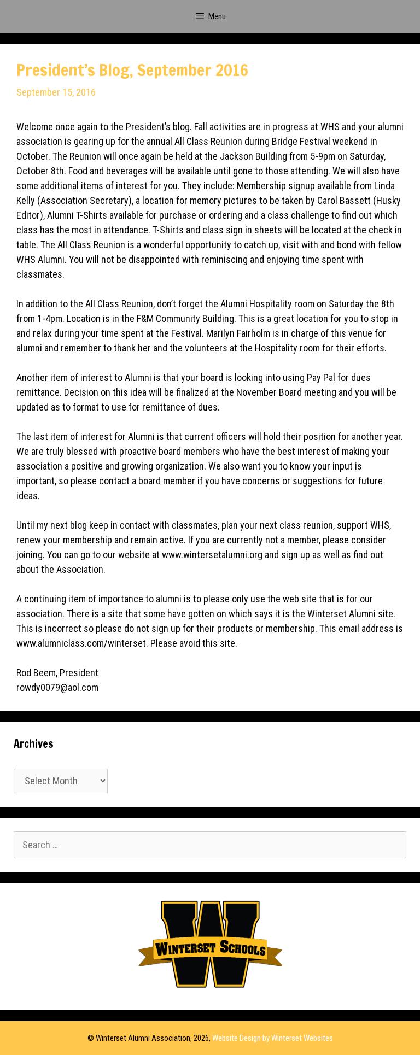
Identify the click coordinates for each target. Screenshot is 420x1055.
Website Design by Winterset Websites (272, 1038)
